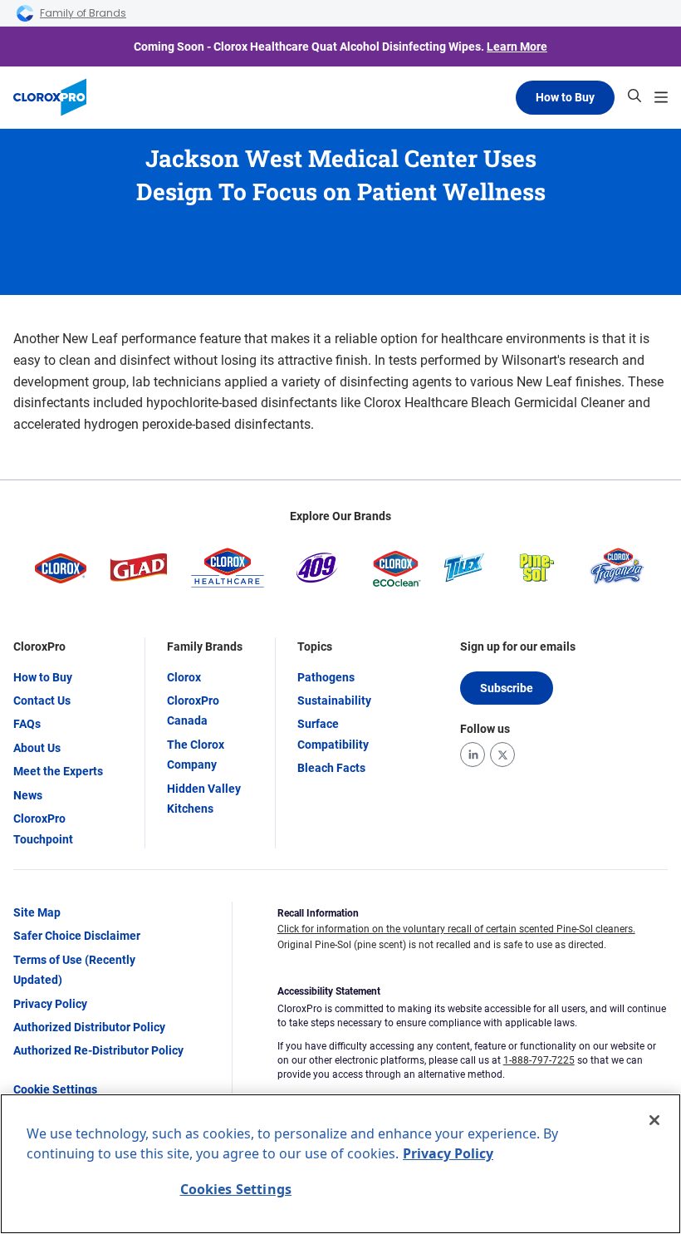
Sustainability (334, 700)
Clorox (184, 677)
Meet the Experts (58, 771)
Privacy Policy (50, 1003)
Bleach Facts (331, 767)
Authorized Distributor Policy (89, 1027)
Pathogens (326, 677)
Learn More (517, 46)
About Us (37, 748)
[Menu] (661, 97)
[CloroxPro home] (49, 97)
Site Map (37, 912)
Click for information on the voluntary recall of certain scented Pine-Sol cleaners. (456, 929)
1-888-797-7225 (539, 1060)
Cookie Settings (55, 1089)
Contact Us (42, 700)
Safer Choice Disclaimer (76, 935)
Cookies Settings (236, 1189)
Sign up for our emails (518, 646)
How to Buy (565, 97)
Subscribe (506, 688)
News (27, 795)
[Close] (654, 1120)
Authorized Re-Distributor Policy (98, 1050)
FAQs (27, 723)
